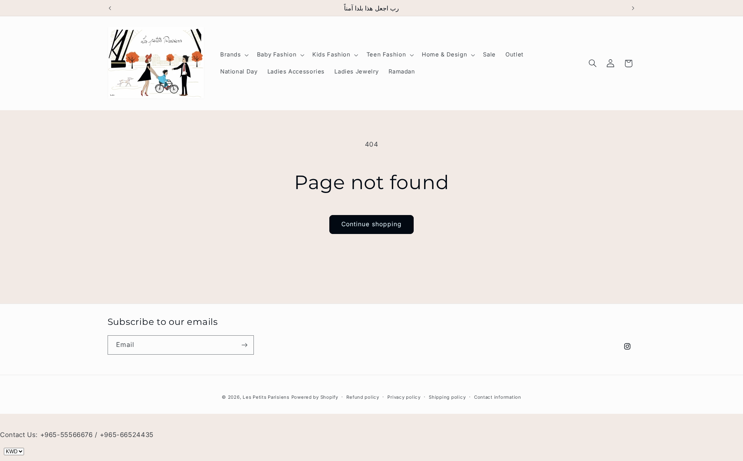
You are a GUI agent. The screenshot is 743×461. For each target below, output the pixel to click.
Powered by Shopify (314, 397)
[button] (233, 54)
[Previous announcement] (109, 8)
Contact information (497, 397)
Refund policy (362, 397)
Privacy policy (403, 397)
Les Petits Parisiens (266, 397)
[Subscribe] (244, 344)
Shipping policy (447, 397)
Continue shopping (371, 224)
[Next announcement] (633, 8)
